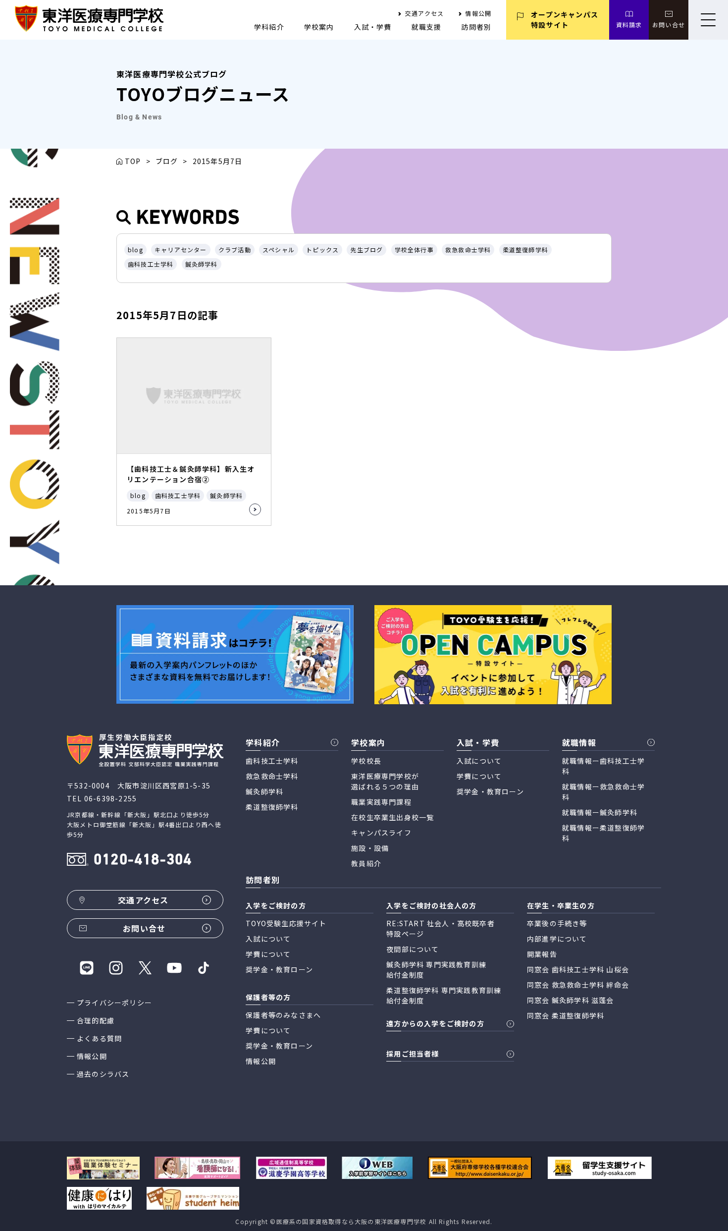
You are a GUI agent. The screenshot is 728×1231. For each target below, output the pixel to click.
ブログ (167, 161)
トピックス (322, 249)
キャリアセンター (181, 249)
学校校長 (366, 761)
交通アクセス (424, 13)
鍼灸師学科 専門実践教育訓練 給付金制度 (436, 969)
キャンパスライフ (381, 833)
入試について (479, 761)
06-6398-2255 (110, 798)
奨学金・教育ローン (490, 791)
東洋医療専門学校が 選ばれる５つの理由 (385, 781)
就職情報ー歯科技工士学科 (603, 766)
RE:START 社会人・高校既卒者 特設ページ (440, 928)
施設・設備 (370, 848)
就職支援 (427, 27)
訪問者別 (476, 27)
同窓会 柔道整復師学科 (565, 1015)
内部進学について (557, 939)
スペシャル (278, 249)
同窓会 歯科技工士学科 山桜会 (578, 969)
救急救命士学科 (468, 249)
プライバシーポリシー (114, 1002)
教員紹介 (366, 863)
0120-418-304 (143, 860)
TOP (133, 161)
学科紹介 (269, 27)
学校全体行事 (414, 249)
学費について (479, 776)
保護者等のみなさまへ (283, 1015)
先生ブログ (366, 249)
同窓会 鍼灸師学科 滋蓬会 (570, 1000)
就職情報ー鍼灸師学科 (599, 812)
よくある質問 (99, 1038)
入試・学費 (373, 27)
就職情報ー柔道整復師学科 (603, 833)
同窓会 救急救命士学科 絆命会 (578, 985)
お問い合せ (668, 24)
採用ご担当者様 (412, 1054)
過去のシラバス (103, 1074)
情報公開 (478, 13)
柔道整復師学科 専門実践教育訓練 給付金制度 (443, 995)
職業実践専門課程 (381, 802)
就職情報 (579, 742)
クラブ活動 (234, 249)
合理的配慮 (95, 1020)
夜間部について (412, 949)
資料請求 (629, 24)
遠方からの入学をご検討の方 (435, 1023)
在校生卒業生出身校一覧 (392, 817)
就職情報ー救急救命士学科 (603, 792)
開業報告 (542, 954)
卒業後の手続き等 (557, 923)
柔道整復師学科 (525, 249)
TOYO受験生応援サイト (286, 923)
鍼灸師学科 (201, 264)
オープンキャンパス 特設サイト (564, 19)
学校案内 (319, 27)
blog (135, 249)
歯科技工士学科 (150, 264)
